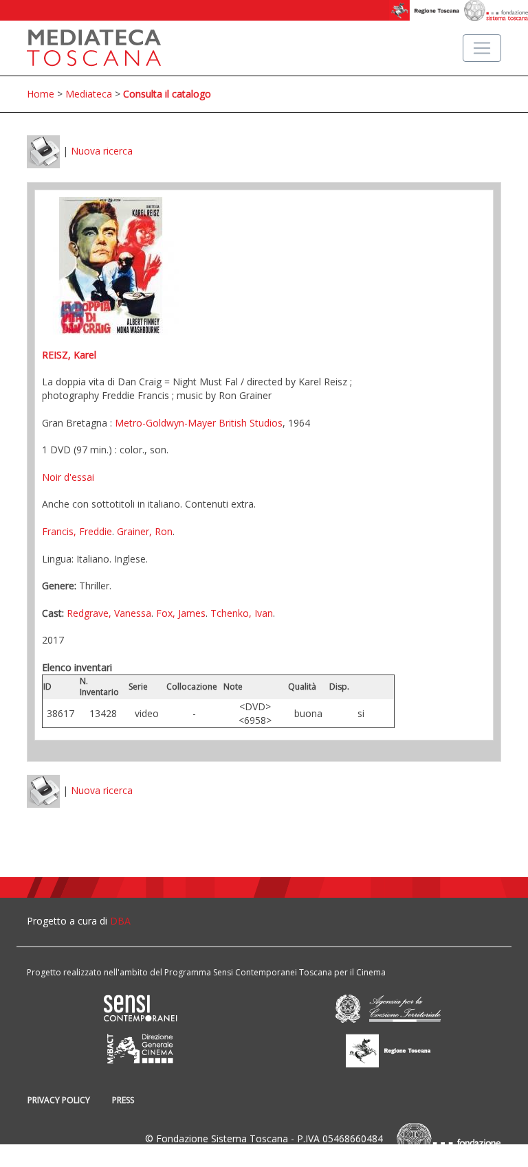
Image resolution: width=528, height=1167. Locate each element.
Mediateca (88, 93)
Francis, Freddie (77, 531)
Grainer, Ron (145, 531)
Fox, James (181, 613)
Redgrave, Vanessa (109, 613)
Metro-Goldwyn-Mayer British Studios (199, 422)
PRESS (123, 1100)
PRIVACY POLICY (59, 1100)
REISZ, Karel (69, 354)
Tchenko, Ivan (241, 613)
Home (40, 93)
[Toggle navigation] (482, 48)
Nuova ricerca (102, 150)
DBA (120, 920)
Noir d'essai (68, 477)
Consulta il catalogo (167, 93)
